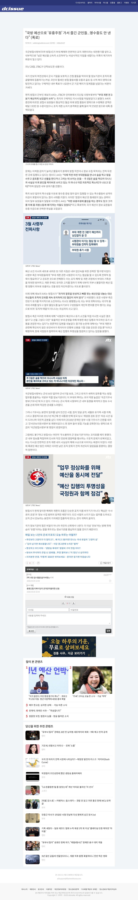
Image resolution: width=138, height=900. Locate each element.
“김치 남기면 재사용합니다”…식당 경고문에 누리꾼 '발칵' (52, 544)
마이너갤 (97, 3)
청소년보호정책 (73, 889)
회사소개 (24, 889)
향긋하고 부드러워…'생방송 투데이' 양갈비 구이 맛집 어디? (53, 548)
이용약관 (49, 889)
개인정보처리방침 (60, 889)
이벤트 (126, 3)
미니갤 (105, 3)
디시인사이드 (80, 3)
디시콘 (133, 3)
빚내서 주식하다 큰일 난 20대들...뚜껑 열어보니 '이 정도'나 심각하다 (57, 552)
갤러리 (89, 3)
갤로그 (119, 3)
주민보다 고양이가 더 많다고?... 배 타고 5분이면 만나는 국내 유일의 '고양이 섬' (62, 539)
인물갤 (112, 3)
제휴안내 (33, 889)
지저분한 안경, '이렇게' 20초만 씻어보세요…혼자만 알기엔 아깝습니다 (58, 557)
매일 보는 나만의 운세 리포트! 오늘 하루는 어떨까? (51, 534)
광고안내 (41, 889)
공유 (38, 563)
